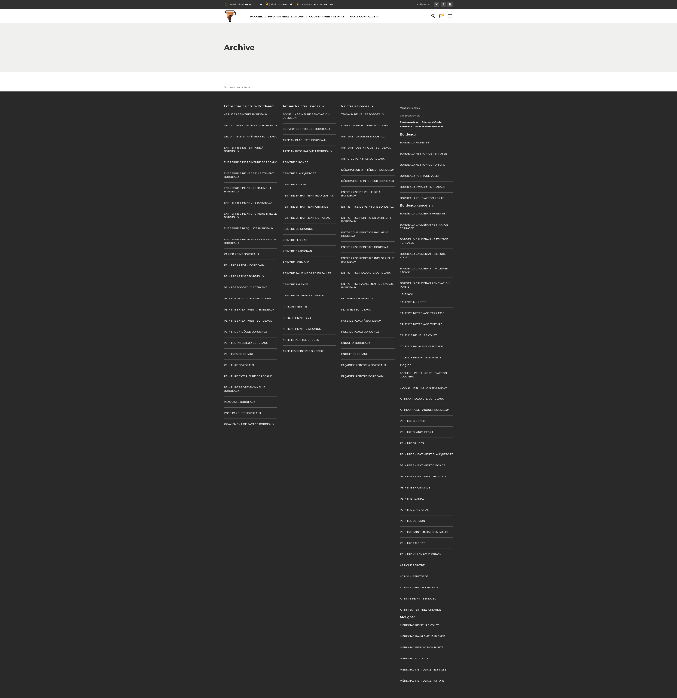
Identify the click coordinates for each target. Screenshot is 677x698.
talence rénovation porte (420, 357)
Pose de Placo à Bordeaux (361, 320)
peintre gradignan (297, 251)
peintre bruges (295, 184)
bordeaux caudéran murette (422, 213)
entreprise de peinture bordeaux (250, 162)
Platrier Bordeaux (356, 309)
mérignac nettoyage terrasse (423, 669)
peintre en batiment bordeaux (248, 320)
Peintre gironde (295, 162)
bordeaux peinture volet (420, 175)
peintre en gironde (298, 228)
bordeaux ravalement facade (423, 187)
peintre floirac (295, 240)
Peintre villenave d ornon (303, 295)
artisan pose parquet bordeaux (307, 151)
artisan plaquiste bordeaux (304, 140)
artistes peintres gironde (303, 351)
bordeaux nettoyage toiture (422, 164)
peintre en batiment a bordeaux (249, 309)
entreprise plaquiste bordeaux (248, 228)
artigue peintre (295, 306)
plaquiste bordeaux (239, 402)
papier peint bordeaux (241, 254)
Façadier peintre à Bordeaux (363, 365)
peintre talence (295, 284)
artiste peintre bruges (301, 340)
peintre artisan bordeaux (244, 265)
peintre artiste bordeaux (244, 276)
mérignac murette (414, 658)
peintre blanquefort (299, 173)
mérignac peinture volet (419, 625)
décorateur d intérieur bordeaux (250, 125)
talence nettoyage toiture (421, 324)
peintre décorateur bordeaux (248, 298)
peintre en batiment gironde (305, 206)
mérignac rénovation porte (422, 647)
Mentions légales (410, 107)
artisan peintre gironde (302, 328)
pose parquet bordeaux (242, 413)
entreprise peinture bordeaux (248, 202)
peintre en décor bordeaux (245, 331)
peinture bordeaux (239, 365)
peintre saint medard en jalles (307, 273)
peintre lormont (296, 262)
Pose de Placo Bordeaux (360, 331)
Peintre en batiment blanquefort (309, 195)
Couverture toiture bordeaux (306, 129)
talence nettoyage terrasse (422, 313)
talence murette (413, 302)
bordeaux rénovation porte (422, 198)
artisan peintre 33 (297, 317)
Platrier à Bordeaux (357, 298)
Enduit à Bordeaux (355, 343)
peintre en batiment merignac (306, 217)
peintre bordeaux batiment (245, 287)
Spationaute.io (409, 122)
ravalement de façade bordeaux (249, 424)
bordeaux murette (414, 142)
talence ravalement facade (421, 346)
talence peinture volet (418, 335)
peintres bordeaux (239, 354)
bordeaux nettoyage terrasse (423, 153)
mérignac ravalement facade (422, 636)
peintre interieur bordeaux (246, 343)
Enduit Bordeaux (354, 354)
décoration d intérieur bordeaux (250, 136)
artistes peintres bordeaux (245, 114)
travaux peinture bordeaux (362, 114)
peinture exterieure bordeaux (248, 376)
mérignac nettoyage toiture (422, 680)
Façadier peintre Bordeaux (362, 376)
